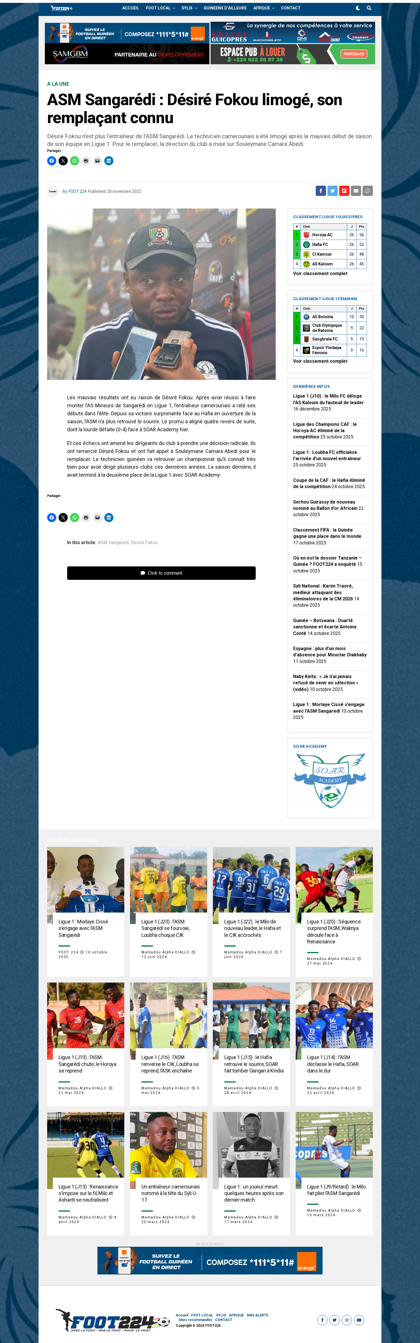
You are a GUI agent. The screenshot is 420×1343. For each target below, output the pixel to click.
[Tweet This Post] (332, 191)
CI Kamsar (322, 254)
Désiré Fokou (144, 542)
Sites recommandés (195, 1320)
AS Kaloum (322, 264)
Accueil (130, 8)
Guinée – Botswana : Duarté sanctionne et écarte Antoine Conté (325, 627)
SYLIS (187, 8)
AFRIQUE (261, 8)
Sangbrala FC (325, 339)
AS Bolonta (322, 316)
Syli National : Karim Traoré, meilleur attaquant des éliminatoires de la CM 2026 (323, 592)
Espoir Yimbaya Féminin (326, 350)
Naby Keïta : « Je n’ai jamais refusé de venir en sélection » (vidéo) (325, 683)
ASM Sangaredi (113, 542)
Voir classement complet (320, 273)
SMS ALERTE (257, 1315)
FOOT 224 (78, 191)
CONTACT (291, 8)
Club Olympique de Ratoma (327, 328)
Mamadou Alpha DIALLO (165, 952)
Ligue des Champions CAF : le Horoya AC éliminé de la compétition (325, 431)
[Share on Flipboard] (344, 191)
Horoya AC (322, 234)
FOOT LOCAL (158, 8)
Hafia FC (320, 244)
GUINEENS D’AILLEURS (225, 8)
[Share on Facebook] (321, 191)
